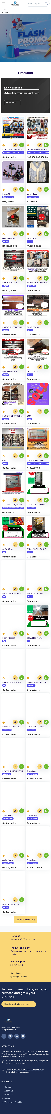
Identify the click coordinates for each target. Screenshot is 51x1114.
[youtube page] (23, 1036)
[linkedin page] (16, 1036)
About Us (8, 1091)
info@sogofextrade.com (20, 1072)
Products (8, 1094)
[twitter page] (10, 1036)
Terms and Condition (13, 1102)
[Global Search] (46, 4)
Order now (11, 102)
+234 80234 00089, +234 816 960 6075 (28, 1070)
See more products (25, 919)
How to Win (9, 48)
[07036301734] (15, 189)
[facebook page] (3, 1036)
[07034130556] (15, 145)
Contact (7, 1087)
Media (7, 1098)
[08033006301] (39, 145)
